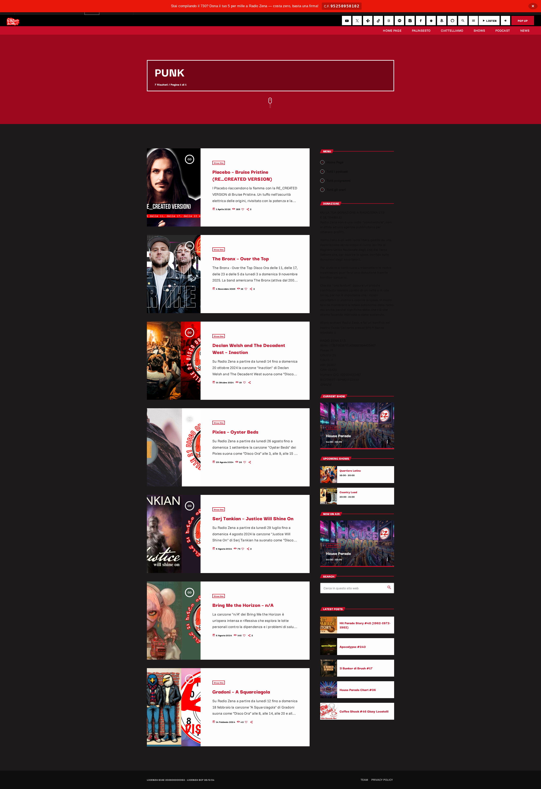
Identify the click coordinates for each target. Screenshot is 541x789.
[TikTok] (378, 20)
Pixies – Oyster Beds (235, 431)
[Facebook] (420, 20)
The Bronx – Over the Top (240, 258)
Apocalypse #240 (353, 646)
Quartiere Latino (350, 470)
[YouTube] (346, 20)
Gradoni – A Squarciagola (241, 691)
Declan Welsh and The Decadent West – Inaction (248, 348)
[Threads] (388, 20)
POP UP (523, 20)
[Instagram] (410, 20)
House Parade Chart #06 (358, 689)
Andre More (333, 427)
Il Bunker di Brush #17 (356, 668)
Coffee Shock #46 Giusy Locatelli (364, 711)
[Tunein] (367, 20)
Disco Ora (218, 162)
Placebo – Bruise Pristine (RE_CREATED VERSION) (242, 175)
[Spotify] (399, 20)
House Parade (338, 436)
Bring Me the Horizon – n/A (243, 605)
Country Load (348, 492)
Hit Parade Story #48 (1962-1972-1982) (365, 624)
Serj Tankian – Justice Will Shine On (253, 518)
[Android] (431, 20)
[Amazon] (441, 20)
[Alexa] (452, 20)
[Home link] (13, 20)
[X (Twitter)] (357, 20)
